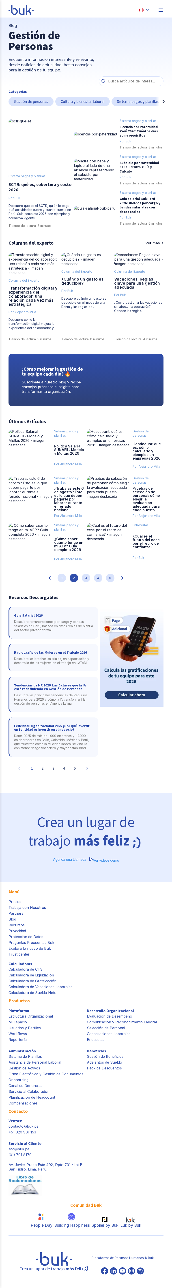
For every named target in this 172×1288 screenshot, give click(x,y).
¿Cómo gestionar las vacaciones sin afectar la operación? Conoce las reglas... (138, 306)
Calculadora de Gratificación (32, 981)
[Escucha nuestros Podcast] (140, 1271)
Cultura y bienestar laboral (82, 101)
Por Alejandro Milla (22, 312)
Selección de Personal (106, 1028)
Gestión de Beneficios (105, 1056)
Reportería (18, 1039)
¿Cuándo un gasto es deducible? (82, 281)
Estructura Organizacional (31, 1016)
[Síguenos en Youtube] (122, 1271)
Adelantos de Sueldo (104, 1062)
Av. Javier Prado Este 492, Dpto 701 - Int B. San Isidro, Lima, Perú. (46, 1166)
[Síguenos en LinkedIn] (113, 1271)
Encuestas (95, 1039)
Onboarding (18, 1080)
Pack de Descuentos (104, 1068)
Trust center (19, 954)
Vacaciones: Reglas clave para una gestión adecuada (137, 283)
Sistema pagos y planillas (138, 101)
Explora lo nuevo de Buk (30, 948)
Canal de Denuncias (25, 1085)
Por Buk (67, 291)
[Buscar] (103, 81)
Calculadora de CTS (26, 969)
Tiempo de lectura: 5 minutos (30, 339)
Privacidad (17, 931)
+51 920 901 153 (22, 1132)
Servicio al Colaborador (29, 1091)
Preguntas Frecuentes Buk (31, 942)
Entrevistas (140, 525)
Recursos (17, 925)
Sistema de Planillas (25, 1056)
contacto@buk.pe (24, 1126)
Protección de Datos (26, 936)
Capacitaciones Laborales (108, 1033)
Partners (16, 913)
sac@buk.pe (19, 1149)
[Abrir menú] (160, 10)
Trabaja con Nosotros (27, 907)
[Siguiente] (160, 101)
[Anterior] (11, 101)
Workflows (18, 1033)
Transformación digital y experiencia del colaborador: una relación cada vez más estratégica (33, 296)
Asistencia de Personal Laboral (35, 1062)
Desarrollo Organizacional (110, 1010)
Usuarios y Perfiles (25, 1028)
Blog (12, 919)
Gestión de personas (31, 101)
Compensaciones (23, 1103)
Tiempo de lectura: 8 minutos (82, 339)
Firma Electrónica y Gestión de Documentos (46, 1074)
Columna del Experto (24, 280)
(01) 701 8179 (20, 1155)
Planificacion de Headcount (32, 1097)
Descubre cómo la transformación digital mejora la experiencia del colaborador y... (32, 324)
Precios (15, 901)
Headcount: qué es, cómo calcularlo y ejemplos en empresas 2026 (147, 451)
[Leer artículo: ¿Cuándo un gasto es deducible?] (86, 259)
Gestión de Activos (24, 1068)
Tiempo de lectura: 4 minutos (135, 339)
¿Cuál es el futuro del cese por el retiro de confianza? (146, 541)
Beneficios (96, 1050)
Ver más (152, 243)
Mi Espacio (18, 1022)
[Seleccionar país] (144, 10)
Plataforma (19, 1010)
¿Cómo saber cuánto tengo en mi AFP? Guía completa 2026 (68, 544)
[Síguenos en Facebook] (104, 1271)
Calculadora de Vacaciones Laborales (40, 987)
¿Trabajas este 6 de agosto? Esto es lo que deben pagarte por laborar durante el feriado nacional (69, 499)
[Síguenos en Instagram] (131, 1271)
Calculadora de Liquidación (31, 975)
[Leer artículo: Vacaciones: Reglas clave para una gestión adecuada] (138, 259)
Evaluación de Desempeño (109, 1016)
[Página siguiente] (122, 578)
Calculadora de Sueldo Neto (32, 992)
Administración (22, 1050)
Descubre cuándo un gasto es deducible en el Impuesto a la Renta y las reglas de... (83, 302)
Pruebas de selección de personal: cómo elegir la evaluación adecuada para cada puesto (146, 499)
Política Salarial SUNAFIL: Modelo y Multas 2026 (69, 449)
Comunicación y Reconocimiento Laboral (122, 1022)
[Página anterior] (49, 578)
